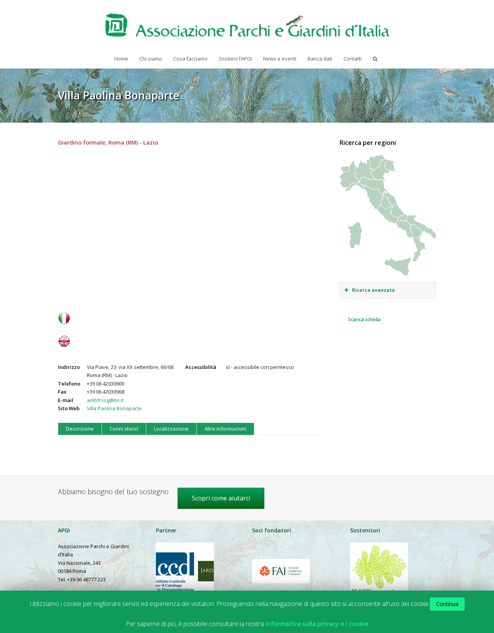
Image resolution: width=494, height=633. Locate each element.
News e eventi (279, 58)
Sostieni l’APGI (235, 58)
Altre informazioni (225, 428)
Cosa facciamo (190, 58)
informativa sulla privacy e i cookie (317, 624)
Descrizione (80, 428)
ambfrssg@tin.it (105, 400)
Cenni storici (124, 428)
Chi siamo (150, 58)
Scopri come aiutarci (221, 498)
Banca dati (320, 58)
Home (121, 58)
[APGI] (247, 25)
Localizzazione (171, 428)
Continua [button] (447, 604)
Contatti (352, 58)
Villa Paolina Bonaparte (114, 408)
